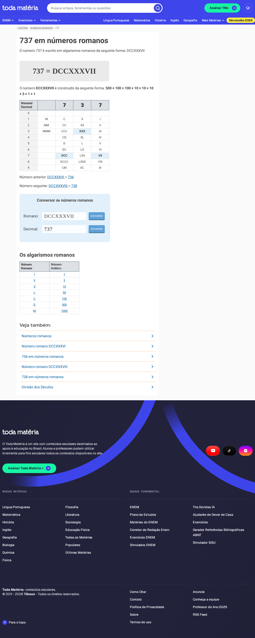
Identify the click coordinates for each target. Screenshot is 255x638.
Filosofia (71, 507)
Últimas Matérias (78, 552)
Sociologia (73, 522)
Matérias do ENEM (143, 522)
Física (6, 560)
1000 (64, 311)
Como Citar (138, 592)
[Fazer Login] (247, 8)
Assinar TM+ (219, 8)
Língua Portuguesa (16, 507)
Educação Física (77, 530)
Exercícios (200, 522)
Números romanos (36, 336)
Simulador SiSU (204, 542)
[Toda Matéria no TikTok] (229, 451)
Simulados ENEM (142, 545)
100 (64, 299)
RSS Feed (200, 614)
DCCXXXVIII (58, 186)
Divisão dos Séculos (37, 387)
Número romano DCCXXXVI (44, 346)
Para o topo (17, 622)
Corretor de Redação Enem (149, 530)
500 (64, 305)
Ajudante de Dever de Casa (213, 515)
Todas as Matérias (78, 537)
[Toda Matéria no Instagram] (246, 451)
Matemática (11, 515)
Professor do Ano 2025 (210, 607)
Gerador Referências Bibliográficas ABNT (218, 532)
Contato (136, 599)
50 (64, 292)
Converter (97, 215)
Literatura (72, 515)
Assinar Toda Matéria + (25, 468)
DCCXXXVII (59, 216)
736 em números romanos (43, 356)
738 (74, 186)
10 (64, 286)
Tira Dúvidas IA (204, 507)
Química (8, 552)
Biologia (8, 545)
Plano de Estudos (143, 515)
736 (71, 177)
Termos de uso (140, 622)
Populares (72, 545)
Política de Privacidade (147, 607)
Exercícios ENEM (142, 537)
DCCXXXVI (56, 177)
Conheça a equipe (206, 599)
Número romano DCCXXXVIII (45, 367)
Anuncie (199, 592)
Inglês (6, 530)
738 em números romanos (43, 377)
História (8, 522)
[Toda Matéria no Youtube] (213, 451)
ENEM (134, 507)
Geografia (9, 537)
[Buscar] (158, 8)
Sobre (134, 614)
